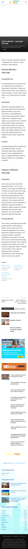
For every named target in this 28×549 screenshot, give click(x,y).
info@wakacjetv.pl (19, 463)
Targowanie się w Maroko (17, 313)
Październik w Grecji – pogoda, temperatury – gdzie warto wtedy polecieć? (18, 500)
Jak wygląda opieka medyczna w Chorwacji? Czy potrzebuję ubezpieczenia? (18, 436)
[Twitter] (6, 55)
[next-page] (5, 335)
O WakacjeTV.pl (16, 536)
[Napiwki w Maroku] (5, 322)
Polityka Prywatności (7, 536)
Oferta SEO (23, 536)
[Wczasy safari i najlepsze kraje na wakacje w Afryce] (5, 485)
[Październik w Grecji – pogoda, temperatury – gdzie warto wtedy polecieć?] (5, 500)
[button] (2, 2)
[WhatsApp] (13, 55)
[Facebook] (3, 55)
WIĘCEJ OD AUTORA (20, 308)
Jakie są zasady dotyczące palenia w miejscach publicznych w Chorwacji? (17, 443)
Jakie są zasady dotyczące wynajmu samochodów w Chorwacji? (17, 406)
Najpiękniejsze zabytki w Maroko (8, 300)
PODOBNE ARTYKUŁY (7, 308)
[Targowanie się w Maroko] (5, 314)
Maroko (10, 5)
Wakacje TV (13, 539)
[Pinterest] (10, 55)
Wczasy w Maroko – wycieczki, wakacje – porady (16, 329)
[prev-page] (3, 335)
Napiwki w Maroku (15, 320)
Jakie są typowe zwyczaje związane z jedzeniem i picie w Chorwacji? (18, 421)
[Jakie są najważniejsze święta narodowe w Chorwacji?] (5, 377)
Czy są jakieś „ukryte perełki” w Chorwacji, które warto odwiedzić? (18, 399)
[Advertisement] (14, 22)
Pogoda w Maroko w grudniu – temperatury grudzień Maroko (20, 301)
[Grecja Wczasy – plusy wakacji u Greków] (5, 492)
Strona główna (4, 5)
